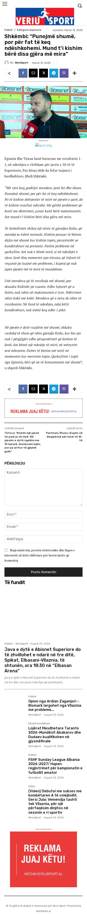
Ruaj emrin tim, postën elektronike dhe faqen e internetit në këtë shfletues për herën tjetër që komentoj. (39, 555)
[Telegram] (53, 73)
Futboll (8, 30)
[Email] (33, 73)
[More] (74, 73)
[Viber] (64, 73)
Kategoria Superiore (29, 30)
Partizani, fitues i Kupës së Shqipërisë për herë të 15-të (64, 436)
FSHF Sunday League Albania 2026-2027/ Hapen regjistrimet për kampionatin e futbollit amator (55, 766)
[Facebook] (23, 73)
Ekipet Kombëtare (39, 723)
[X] (43, 73)
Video (31, 786)
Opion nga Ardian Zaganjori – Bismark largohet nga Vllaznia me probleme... (54, 705)
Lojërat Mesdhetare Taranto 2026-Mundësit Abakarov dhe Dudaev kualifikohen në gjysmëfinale (54, 734)
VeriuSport (21, 63)
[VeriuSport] (7, 62)
